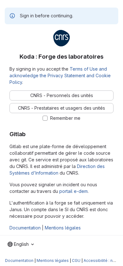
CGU (76, 260)
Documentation (25, 227)
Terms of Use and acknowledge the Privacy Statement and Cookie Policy (60, 75)
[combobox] (21, 244)
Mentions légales (63, 227)
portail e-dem (73, 191)
